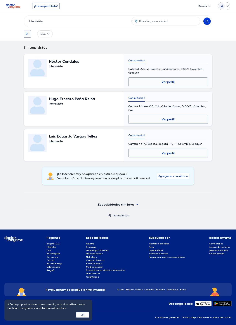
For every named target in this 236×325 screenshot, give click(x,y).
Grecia (120, 289)
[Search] (207, 21)
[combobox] (77, 21)
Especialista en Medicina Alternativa (105, 270)
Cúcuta (51, 260)
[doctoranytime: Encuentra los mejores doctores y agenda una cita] (109, 215)
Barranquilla (53, 253)
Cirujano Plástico (95, 260)
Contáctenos (216, 243)
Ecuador (160, 289)
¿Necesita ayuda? (218, 250)
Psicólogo (91, 247)
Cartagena (53, 257)
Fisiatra (90, 243)
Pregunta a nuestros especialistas (167, 257)
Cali (49, 250)
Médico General (94, 266)
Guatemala (172, 289)
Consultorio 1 (136, 60)
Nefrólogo (91, 257)
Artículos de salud (158, 253)
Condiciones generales (167, 317)
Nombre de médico (159, 243)
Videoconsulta (216, 253)
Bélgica (130, 289)
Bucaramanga (54, 263)
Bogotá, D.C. (53, 243)
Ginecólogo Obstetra (97, 250)
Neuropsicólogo (94, 253)
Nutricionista (93, 273)
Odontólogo (92, 276)
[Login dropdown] (224, 6)
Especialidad (156, 250)
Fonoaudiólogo (94, 263)
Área (151, 247)
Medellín (51, 247)
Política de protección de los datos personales (207, 317)
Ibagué (50, 270)
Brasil (183, 289)
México (139, 289)
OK (83, 315)
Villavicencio (53, 266)
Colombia (149, 289)
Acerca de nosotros (219, 247)
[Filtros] (27, 34)
